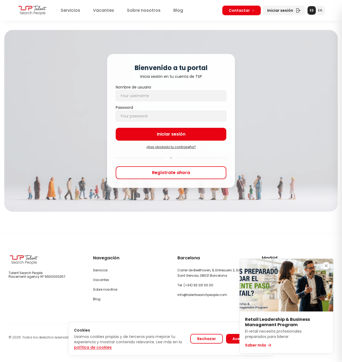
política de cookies (93, 347)
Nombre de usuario (133, 87)
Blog (178, 10)
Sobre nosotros (144, 10)
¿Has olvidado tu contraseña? (171, 147)
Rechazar (206, 338)
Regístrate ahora (171, 173)
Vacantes (103, 10)
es (312, 10)
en (320, 10)
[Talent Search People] (32, 10)
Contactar (239, 10)
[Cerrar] (326, 265)
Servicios (70, 10)
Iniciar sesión (280, 10)
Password (124, 107)
